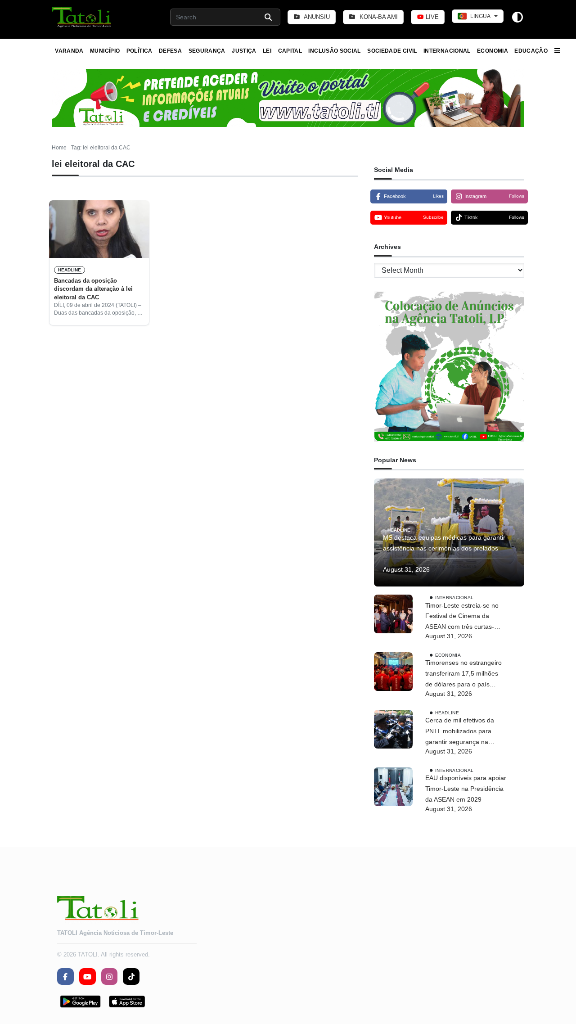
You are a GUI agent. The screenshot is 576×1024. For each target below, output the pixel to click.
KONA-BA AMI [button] (378, 17)
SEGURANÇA (207, 51)
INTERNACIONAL (447, 51)
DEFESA (170, 51)
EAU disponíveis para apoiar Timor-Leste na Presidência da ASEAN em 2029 (465, 788)
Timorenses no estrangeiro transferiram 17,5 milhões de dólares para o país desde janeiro (463, 674)
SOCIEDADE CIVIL (392, 51)
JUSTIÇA (244, 51)
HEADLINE (69, 269)
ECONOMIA (492, 51)
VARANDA (69, 51)
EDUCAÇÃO (531, 51)
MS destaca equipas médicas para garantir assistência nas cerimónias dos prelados (444, 543)
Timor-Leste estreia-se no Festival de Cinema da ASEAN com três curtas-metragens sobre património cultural (465, 617)
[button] (82, 17)
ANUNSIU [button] (316, 17)
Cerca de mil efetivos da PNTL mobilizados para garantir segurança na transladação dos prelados (463, 732)
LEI (267, 51)
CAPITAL (290, 51)
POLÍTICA (139, 51)
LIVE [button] (431, 17)
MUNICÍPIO (105, 51)
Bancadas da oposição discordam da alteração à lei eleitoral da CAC (93, 289)
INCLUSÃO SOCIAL (334, 51)
